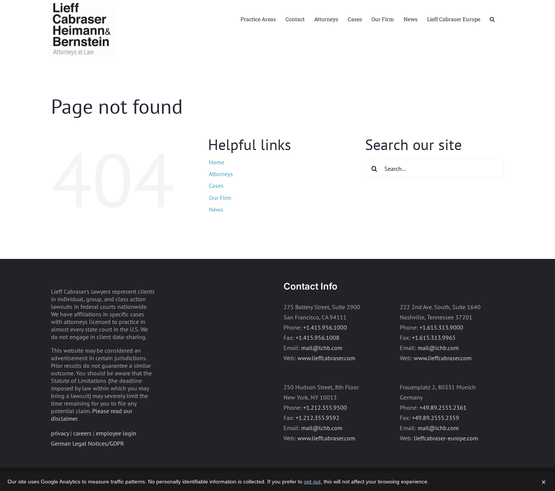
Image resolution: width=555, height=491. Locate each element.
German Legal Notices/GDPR (87, 443)
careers (82, 433)
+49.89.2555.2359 (435, 417)
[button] (492, 18)
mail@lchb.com (321, 348)
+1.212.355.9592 (317, 417)
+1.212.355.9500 (325, 407)
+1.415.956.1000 (325, 327)
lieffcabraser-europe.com (446, 438)
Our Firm (220, 197)
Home (216, 162)
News (216, 209)
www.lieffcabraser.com (326, 358)
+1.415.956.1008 (317, 337)
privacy (60, 433)
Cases (216, 185)
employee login (116, 433)
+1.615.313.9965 (434, 337)
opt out (312, 482)
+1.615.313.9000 (441, 327)
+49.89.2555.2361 (443, 407)
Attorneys (221, 174)
